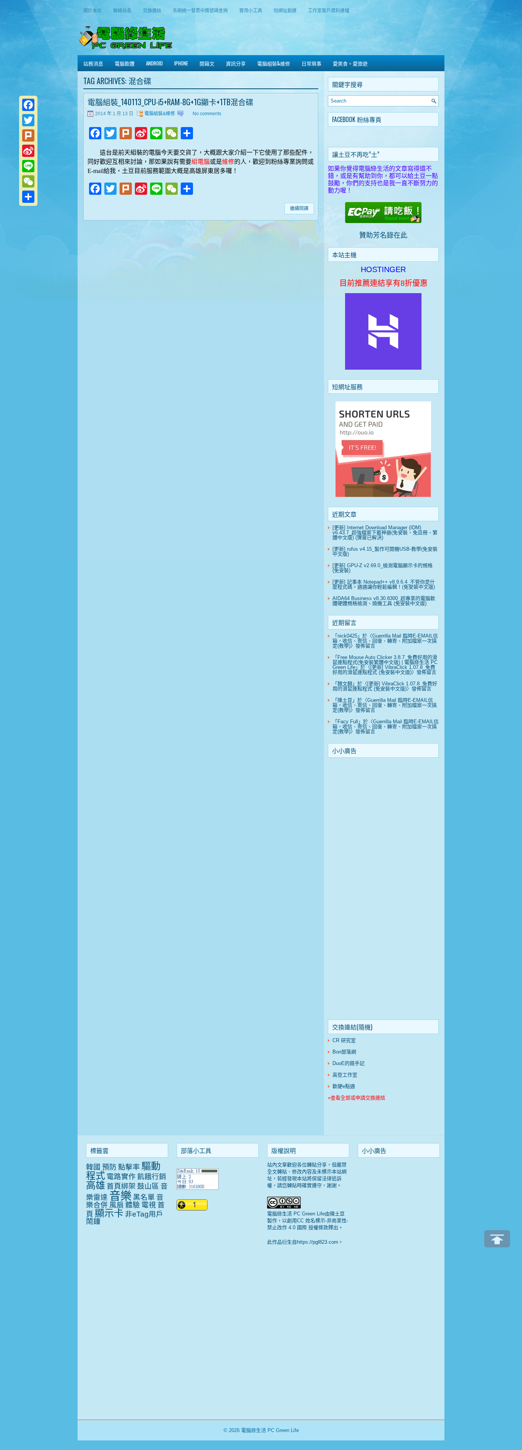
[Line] (28, 166)
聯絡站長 (122, 10)
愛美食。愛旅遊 (350, 63)
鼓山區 (148, 1186)
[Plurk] (28, 135)
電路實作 (121, 1177)
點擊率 (129, 1167)
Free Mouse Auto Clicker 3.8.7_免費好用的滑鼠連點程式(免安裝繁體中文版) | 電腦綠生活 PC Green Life (385, 662)
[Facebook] (28, 105)
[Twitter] (28, 120)
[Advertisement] (383, 890)
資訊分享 (236, 63)
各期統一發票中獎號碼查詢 (200, 10)
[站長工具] (198, 1188)
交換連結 (152, 10)
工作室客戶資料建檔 (328, 10)
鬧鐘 (93, 1221)
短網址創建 (285, 10)
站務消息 (93, 63)
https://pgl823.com (317, 1242)
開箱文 (206, 63)
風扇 (116, 1205)
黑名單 (144, 1197)
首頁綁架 (121, 1186)
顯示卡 (109, 1213)
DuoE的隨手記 (348, 1063)
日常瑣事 (311, 63)
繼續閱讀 (299, 208)
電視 (148, 1205)
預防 (109, 1167)
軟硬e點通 (343, 1086)
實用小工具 (250, 10)
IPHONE (181, 63)
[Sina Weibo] (28, 150)
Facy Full (347, 721)
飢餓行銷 (151, 1177)
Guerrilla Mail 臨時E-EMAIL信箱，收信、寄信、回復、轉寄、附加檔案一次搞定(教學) (385, 641)
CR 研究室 (344, 1040)
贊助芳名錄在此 (383, 235)
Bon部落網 (344, 1052)
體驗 (132, 1205)
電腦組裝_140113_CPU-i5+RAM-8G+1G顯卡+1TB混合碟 (170, 102)
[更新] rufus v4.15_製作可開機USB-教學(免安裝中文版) (385, 551)
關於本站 (92, 10)
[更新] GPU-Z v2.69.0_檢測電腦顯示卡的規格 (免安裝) (382, 568)
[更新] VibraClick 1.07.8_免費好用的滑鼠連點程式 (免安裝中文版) (383, 669)
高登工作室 (344, 1075)
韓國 (93, 1167)
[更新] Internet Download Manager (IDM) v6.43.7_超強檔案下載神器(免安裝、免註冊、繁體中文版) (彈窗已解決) (385, 532)
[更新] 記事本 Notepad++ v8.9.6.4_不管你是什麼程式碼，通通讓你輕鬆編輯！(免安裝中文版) (383, 584)
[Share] (28, 196)
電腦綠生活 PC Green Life (270, 1430)
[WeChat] (28, 181)
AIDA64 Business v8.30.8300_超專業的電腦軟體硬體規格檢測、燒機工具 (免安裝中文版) (383, 600)
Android (154, 63)
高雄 (95, 1185)
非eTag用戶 (144, 1214)
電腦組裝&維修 (273, 63)
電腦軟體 (125, 63)
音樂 (120, 1195)
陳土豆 (344, 700)
